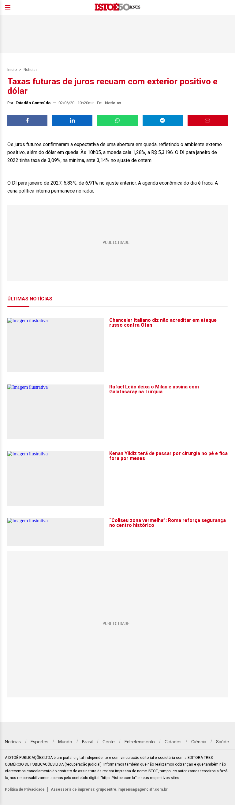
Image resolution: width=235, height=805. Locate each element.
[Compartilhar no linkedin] (72, 120)
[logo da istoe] (117, 7)
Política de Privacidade (25, 789)
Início (12, 70)
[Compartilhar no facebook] (27, 120)
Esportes (39, 741)
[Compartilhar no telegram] (163, 120)
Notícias (31, 70)
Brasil (87, 741)
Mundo (65, 741)
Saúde (222, 741)
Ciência (198, 741)
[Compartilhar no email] (208, 120)
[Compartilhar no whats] (117, 120)
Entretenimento (140, 741)
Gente (109, 741)
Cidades (173, 741)
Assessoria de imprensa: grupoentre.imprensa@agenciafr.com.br (109, 789)
